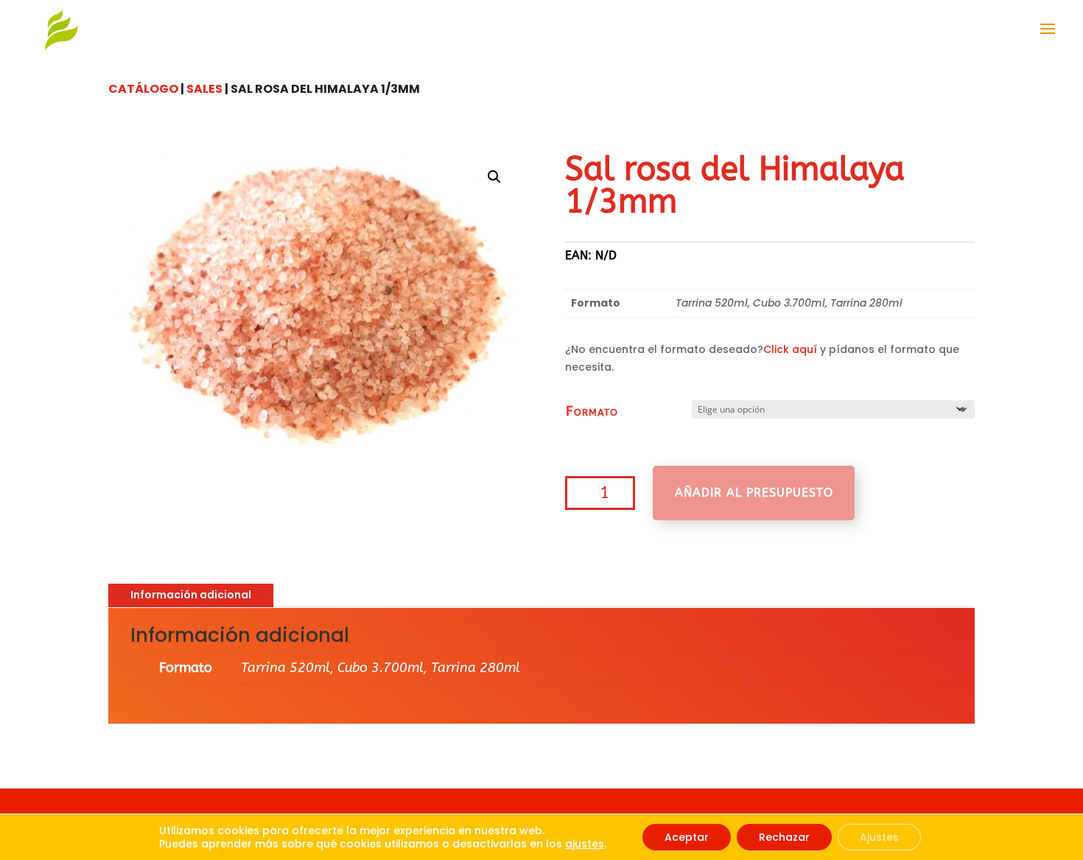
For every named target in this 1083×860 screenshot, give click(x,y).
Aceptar (687, 837)
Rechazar (784, 837)
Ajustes (879, 837)
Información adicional (190, 594)
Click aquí (790, 349)
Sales (204, 88)
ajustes (584, 843)
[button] (494, 177)
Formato (592, 411)
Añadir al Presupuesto (754, 493)
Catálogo (143, 88)
